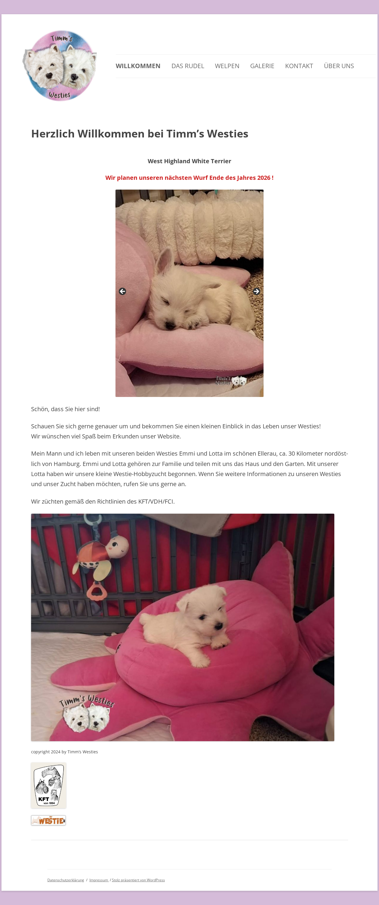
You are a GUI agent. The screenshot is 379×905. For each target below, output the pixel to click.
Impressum (99, 879)
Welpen (227, 66)
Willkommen (138, 66)
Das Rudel (187, 66)
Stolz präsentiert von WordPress (138, 879)
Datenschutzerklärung (65, 879)
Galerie (262, 66)
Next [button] (256, 291)
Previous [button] (122, 291)
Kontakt (299, 66)
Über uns (339, 66)
